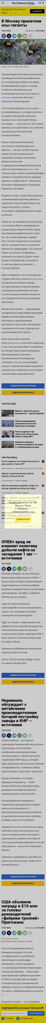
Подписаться (23, 519)
